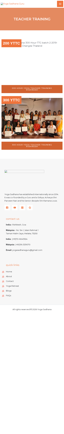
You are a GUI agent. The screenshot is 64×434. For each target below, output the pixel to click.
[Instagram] (22, 207)
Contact (10, 281)
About (9, 276)
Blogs (8, 291)
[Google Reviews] (30, 207)
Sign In (27, 429)
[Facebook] (7, 207)
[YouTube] (14, 207)
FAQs (8, 295)
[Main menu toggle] (60, 4)
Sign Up (19, 429)
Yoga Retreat (12, 286)
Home (9, 272)
